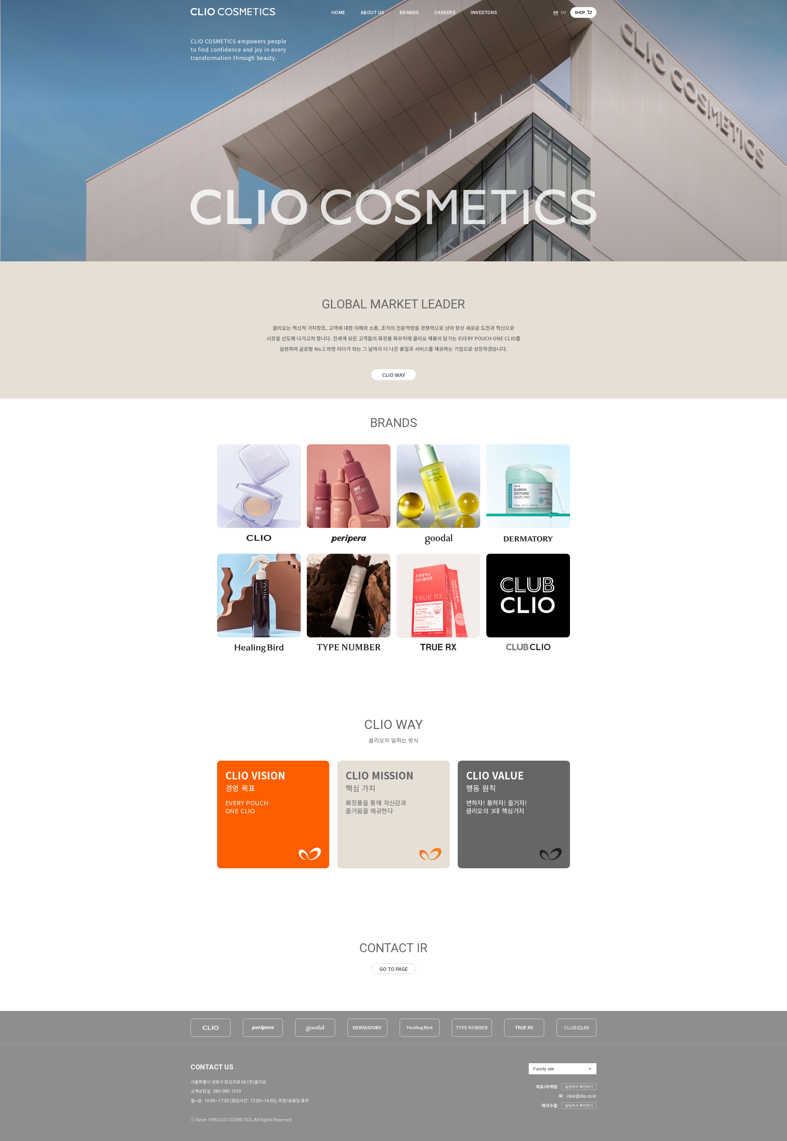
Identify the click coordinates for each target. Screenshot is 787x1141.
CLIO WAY (393, 374)
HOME (338, 12)
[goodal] (315, 1028)
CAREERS (445, 12)
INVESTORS (484, 12)
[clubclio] (576, 1028)
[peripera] (263, 1028)
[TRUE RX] (524, 1028)
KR (555, 12)
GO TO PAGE (393, 969)
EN (563, 12)
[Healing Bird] (420, 1028)
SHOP (580, 12)
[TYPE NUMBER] (472, 1028)
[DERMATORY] (367, 1028)
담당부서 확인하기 (579, 1086)
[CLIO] (211, 1028)
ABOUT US (372, 12)
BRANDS (409, 12)
